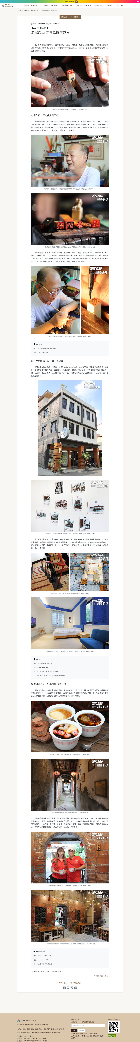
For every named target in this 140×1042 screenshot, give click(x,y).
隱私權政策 (20, 1024)
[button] (135, 5)
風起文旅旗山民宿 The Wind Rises (48, 671)
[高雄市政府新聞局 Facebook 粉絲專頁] (118, 5)
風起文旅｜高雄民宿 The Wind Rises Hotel (50, 676)
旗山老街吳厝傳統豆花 (44, 964)
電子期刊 (26, 10)
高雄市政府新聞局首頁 (114, 1027)
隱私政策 (95, 1036)
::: (13, 4)
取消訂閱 (81, 1030)
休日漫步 (63, 983)
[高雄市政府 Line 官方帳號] (122, 5)
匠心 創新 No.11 (35, 10)
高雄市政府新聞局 (26, 1020)
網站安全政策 (29, 1024)
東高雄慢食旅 (76, 983)
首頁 (20, 10)
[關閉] (138, 1)
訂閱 (74, 1030)
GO (76, 1)
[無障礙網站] (112, 1035)
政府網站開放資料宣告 (41, 1024)
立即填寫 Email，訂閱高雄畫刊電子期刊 (83, 1022)
